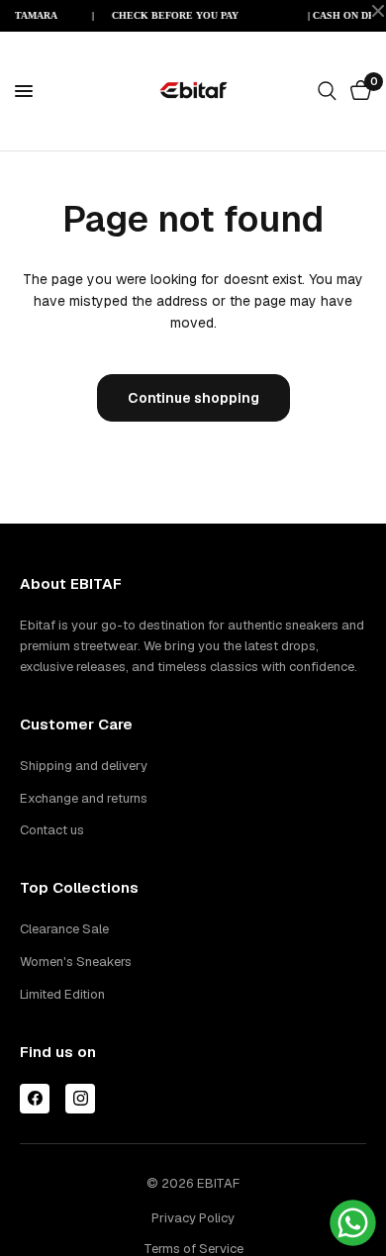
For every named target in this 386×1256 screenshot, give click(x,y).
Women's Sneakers (76, 961)
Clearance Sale (64, 928)
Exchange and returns (83, 798)
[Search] (327, 91)
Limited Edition (62, 994)
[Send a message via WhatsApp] (353, 1223)
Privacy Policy (193, 1217)
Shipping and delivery (83, 765)
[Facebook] (34, 1098)
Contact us (52, 829)
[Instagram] (80, 1098)
